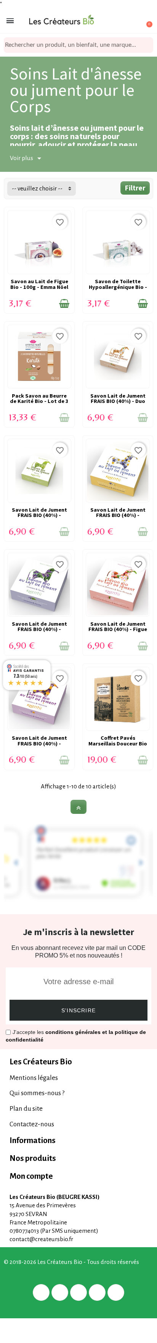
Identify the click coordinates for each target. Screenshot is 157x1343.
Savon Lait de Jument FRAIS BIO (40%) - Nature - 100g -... (39, 515)
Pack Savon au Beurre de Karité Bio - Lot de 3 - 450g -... (39, 401)
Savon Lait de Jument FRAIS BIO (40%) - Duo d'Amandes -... (118, 401)
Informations (33, 1140)
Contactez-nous (32, 1124)
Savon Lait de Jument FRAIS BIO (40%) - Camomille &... (118, 515)
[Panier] (145, 21)
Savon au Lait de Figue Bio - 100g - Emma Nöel (39, 284)
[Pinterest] (78, 1292)
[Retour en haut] (78, 807)
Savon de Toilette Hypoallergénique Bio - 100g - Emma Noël (118, 287)
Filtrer (135, 187)
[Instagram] (97, 1292)
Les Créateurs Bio (41, 1062)
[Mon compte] (118, 21)
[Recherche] (147, 45)
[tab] (78, 1062)
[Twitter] (59, 1292)
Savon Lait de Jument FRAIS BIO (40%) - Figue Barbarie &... (117, 629)
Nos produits (33, 1158)
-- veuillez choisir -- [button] (37, 188)
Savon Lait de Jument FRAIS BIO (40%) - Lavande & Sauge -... (39, 629)
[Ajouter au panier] (64, 304)
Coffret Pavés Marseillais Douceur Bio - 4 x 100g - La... (117, 743)
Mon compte (31, 1176)
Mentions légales (34, 1077)
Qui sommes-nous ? (37, 1093)
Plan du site (26, 1108)
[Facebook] (41, 1292)
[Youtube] (115, 1292)
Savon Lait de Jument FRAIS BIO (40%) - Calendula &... (39, 743)
